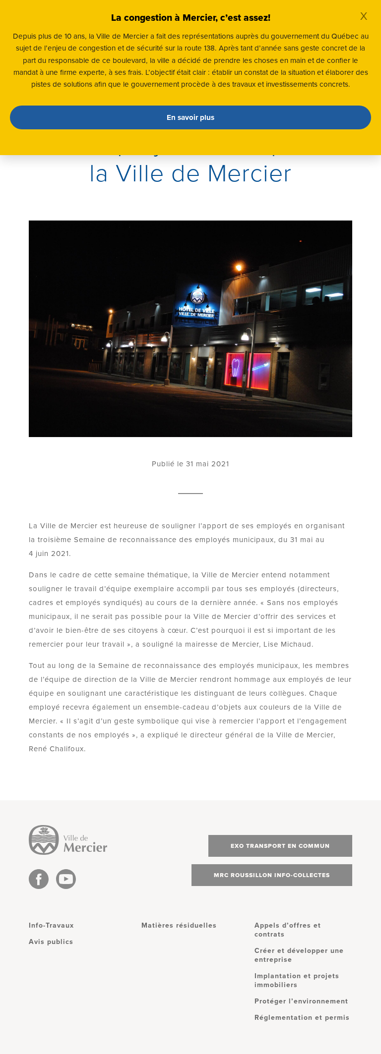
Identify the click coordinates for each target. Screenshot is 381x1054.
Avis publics (51, 942)
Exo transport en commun (280, 845)
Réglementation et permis (302, 1017)
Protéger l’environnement (301, 1001)
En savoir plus (190, 117)
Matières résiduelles (179, 925)
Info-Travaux (51, 925)
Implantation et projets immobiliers (296, 980)
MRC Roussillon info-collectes (272, 875)
